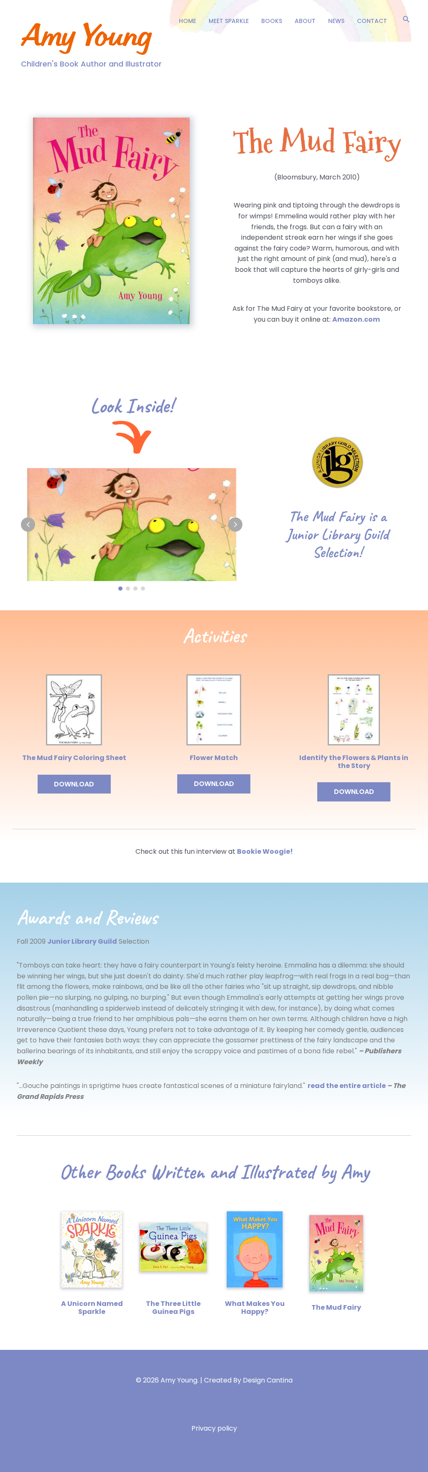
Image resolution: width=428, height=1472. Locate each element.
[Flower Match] (213, 709)
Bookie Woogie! (265, 851)
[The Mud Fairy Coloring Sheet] (74, 709)
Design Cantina (268, 1380)
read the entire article (347, 1086)
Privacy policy (214, 1428)
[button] (406, 19)
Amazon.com (356, 319)
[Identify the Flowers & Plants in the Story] (354, 709)
